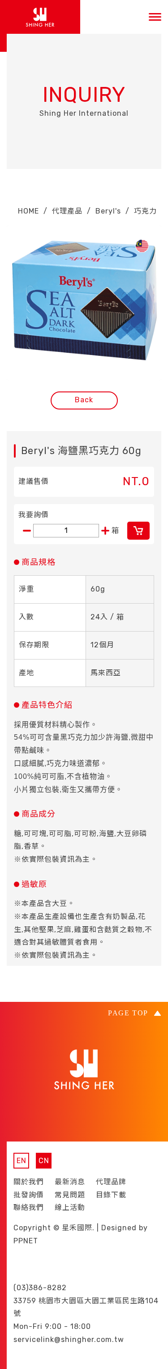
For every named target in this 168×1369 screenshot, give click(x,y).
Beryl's (108, 211)
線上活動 (70, 1207)
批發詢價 (28, 1195)
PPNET (25, 1241)
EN (21, 1160)
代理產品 (67, 211)
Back (84, 400)
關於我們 (28, 1182)
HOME (28, 211)
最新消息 (70, 1182)
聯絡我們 (28, 1207)
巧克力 (145, 211)
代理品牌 (111, 1182)
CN (44, 1160)
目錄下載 (111, 1195)
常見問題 (70, 1195)
